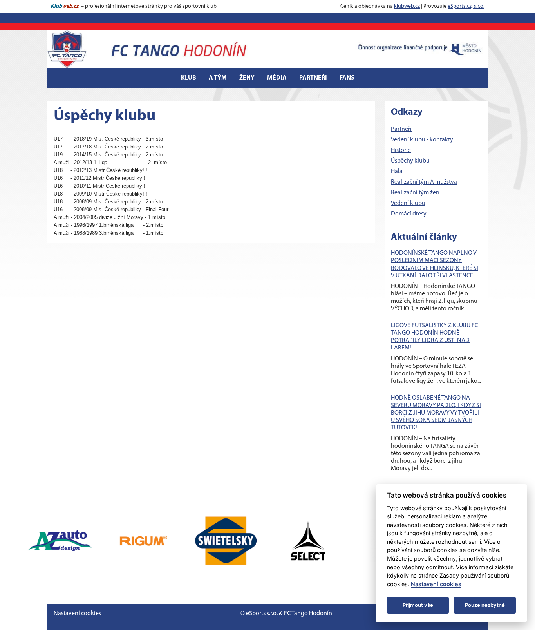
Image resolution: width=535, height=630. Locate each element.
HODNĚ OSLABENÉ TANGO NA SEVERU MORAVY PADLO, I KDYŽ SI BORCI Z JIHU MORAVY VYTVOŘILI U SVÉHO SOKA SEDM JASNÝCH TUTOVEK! (436, 413)
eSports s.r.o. (262, 613)
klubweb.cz (407, 6)
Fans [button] (347, 78)
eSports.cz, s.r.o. (466, 6)
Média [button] (277, 78)
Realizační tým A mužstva (424, 182)
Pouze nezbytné (485, 605)
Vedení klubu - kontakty (422, 140)
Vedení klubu (408, 203)
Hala (397, 171)
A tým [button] (218, 78)
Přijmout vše (418, 605)
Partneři (313, 78)
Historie (401, 150)
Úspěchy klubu (410, 161)
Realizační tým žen (415, 193)
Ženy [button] (247, 78)
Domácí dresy (409, 214)
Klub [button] (188, 78)
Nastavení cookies (77, 613)
